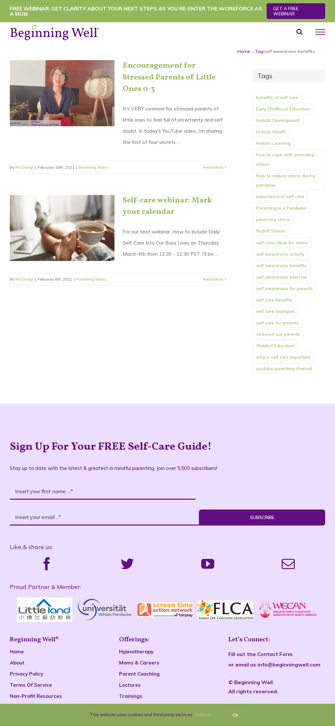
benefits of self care (277, 97)
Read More (213, 167)
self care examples (275, 311)
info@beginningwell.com (288, 664)
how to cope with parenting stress (285, 159)
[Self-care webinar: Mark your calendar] (62, 228)
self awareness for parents (284, 288)
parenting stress (273, 219)
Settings (203, 714)
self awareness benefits (281, 265)
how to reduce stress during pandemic (285, 180)
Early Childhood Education (283, 109)
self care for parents (277, 322)
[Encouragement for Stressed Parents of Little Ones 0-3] (62, 93)
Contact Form (274, 654)
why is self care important (283, 357)
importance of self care (280, 196)
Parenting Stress (94, 167)
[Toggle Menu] (320, 32)
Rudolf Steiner (271, 230)
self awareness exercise (281, 277)
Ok (235, 714)
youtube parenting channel (284, 368)
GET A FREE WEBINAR (286, 11)
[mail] (288, 563)
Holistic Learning (273, 143)
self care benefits (274, 299)
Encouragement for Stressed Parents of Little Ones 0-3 (169, 77)
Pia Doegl (24, 167)
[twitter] (127, 563)
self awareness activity (280, 254)
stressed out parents (278, 334)
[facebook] (46, 563)
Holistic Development (278, 120)
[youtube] (207, 563)
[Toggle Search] (299, 31)
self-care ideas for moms (282, 242)
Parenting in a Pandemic (281, 208)
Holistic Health (271, 131)
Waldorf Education (275, 345)
